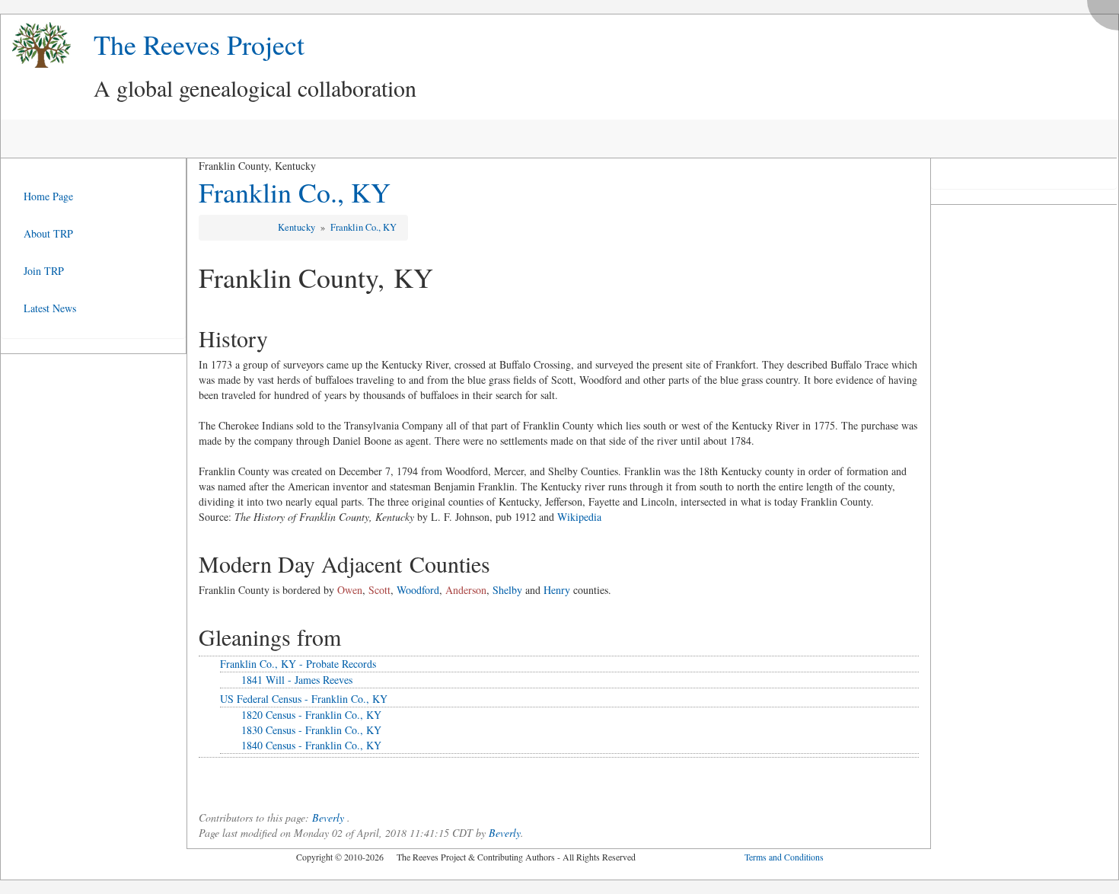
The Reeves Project (199, 44)
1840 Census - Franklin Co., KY (311, 745)
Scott (379, 590)
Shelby (507, 590)
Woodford (418, 590)
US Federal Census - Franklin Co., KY (303, 698)
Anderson (465, 590)
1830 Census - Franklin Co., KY (311, 730)
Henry (557, 590)
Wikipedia (579, 516)
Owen (349, 590)
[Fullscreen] (1106, 11)
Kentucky (297, 227)
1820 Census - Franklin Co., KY (311, 714)
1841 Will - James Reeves (296, 679)
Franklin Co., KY (295, 192)
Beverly (328, 817)
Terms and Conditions (784, 857)
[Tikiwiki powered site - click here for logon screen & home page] (36, 45)
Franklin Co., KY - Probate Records (298, 663)
